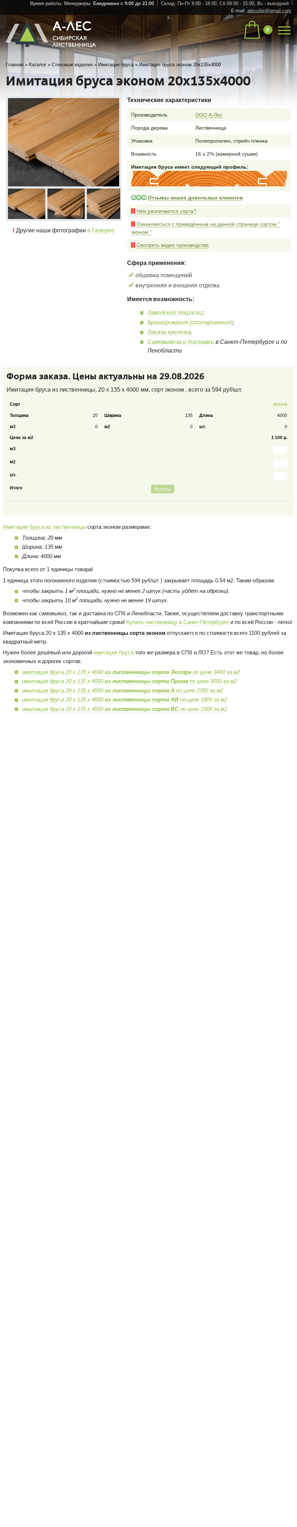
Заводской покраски (174, 312)
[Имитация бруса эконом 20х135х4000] (63, 142)
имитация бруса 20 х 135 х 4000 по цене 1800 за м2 (124, 724)
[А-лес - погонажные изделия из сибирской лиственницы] (52, 50)
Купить (275, 513)
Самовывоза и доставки (180, 342)
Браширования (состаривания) (190, 322)
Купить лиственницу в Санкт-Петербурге (177, 647)
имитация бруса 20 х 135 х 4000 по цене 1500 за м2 (124, 733)
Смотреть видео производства (173, 245)
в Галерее (100, 229)
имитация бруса (113, 677)
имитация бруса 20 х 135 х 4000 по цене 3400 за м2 (131, 696)
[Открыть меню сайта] (284, 29)
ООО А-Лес (208, 115)
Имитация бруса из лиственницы (44, 552)
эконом (277, 406)
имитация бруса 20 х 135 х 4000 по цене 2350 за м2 (122, 715)
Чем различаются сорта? (166, 211)
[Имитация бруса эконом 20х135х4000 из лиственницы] (26, 203)
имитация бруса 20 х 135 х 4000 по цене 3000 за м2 (129, 706)
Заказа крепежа (169, 332)
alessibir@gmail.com (269, 10)
